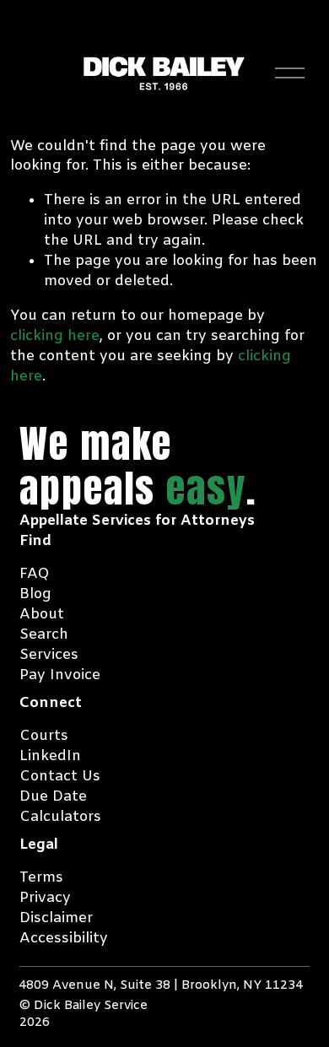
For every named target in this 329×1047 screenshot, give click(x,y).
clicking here (55, 336)
